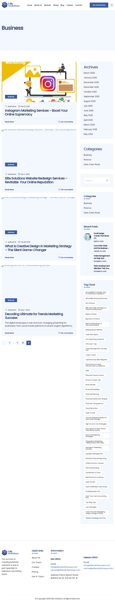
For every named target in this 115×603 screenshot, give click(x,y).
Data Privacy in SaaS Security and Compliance (95, 365)
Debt (87, 370)
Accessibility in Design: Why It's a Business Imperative (96, 293)
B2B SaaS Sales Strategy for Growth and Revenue (96, 309)
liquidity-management (94, 454)
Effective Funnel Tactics (95, 375)
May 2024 (88, 134)
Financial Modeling (93, 389)
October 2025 (90, 91)
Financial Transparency (94, 403)
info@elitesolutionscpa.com (64, 567)
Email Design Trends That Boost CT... (101, 236)
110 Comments (67, 189)
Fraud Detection (92, 408)
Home (29, 5)
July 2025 (88, 106)
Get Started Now (99, 5)
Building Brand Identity (94, 330)
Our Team (36, 562)
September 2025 (91, 96)
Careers (69, 5)
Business (11, 97)
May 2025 (88, 115)
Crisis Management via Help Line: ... (102, 257)
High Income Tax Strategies (96, 424)
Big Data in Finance (93, 319)
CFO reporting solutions (95, 339)
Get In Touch (38, 576)
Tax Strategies (91, 507)
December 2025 (91, 82)
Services (47, 5)
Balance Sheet (91, 314)
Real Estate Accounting (94, 477)
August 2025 (90, 101)
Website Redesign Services (96, 518)
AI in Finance (90, 303)
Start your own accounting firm (96, 497)
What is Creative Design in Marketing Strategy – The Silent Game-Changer (38, 248)
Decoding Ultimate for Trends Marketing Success (34, 316)
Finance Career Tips (93, 380)
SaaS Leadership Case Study (96, 487)
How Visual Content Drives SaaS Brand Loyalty (95, 429)
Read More (9, 122)
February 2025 (90, 129)
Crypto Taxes (91, 355)
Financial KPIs (90, 385)
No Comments (67, 122)
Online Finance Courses (95, 463)
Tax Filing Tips (91, 502)
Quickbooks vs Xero (93, 472)
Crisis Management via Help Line (96, 349)
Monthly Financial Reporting (96, 458)
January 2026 (90, 77)
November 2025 (91, 87)
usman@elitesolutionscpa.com (65, 570)
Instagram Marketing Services (93, 448)
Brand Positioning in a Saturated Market (94, 324)
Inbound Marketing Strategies (93, 436)
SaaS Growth (90, 482)
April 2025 (88, 120)
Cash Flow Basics (92, 334)
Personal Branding (92, 468)
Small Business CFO (93, 491)
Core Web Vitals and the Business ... (101, 247)
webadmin (12, 106)
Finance (87, 159)
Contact (78, 5)
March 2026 (89, 73)
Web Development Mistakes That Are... (102, 267)
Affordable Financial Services (96, 298)
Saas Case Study (92, 164)
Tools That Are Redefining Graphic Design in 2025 (95, 512)
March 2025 (89, 124)
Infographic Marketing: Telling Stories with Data (95, 442)
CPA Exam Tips (91, 344)
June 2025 (88, 110)
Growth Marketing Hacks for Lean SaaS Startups (96, 418)
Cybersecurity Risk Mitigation (96, 359)
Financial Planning (92, 394)
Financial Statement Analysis (96, 399)
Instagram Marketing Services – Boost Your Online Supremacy (36, 112)
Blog (62, 5)
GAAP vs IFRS (90, 413)
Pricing (55, 5)
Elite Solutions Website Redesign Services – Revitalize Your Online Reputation (36, 180)
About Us (38, 5)
